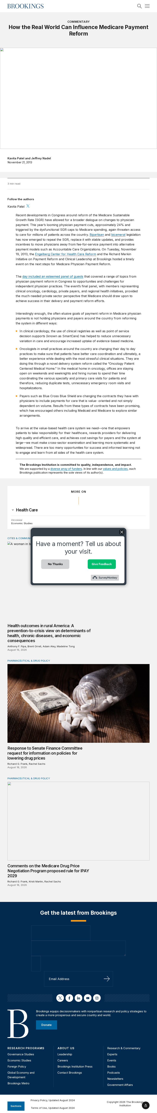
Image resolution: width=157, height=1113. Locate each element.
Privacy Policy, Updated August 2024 (53, 1100)
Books (111, 1066)
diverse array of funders (66, 469)
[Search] (139, 6)
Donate (46, 1025)
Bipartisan (97, 235)
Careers (62, 1060)
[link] (27, 510)
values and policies (115, 469)
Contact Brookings (69, 1072)
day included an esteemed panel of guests (52, 276)
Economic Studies (22, 523)
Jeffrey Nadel (41, 158)
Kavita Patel (15, 158)
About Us (65, 1048)
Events (111, 1060)
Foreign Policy (16, 1066)
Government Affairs (120, 1085)
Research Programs (25, 1048)
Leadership (64, 1054)
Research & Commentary (123, 1048)
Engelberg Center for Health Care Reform (65, 254)
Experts (112, 1054)
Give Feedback (102, 564)
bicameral (118, 235)
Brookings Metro (18, 1083)
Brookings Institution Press (74, 1066)
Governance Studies (20, 1054)
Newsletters (115, 1079)
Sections (16, 1105)
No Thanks (55, 564)
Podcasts (113, 1072)
